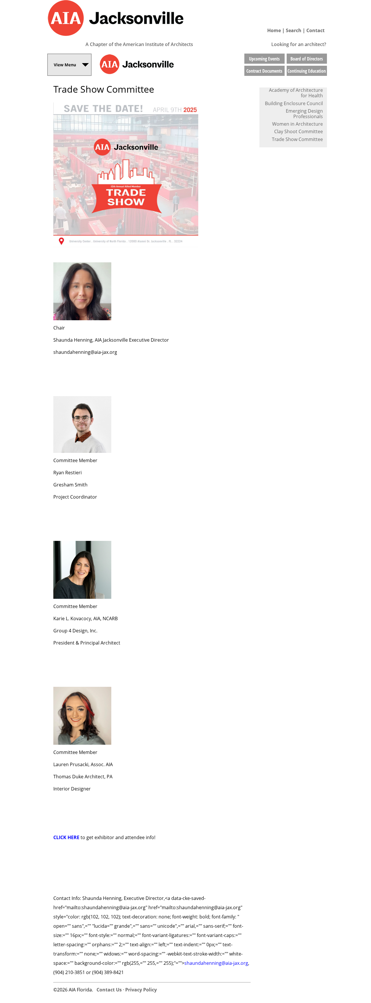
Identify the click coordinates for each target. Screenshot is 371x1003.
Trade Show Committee (297, 139)
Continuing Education (307, 71)
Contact (315, 30)
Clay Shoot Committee (298, 131)
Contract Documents (264, 71)
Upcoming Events (264, 59)
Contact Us (109, 989)
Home (274, 30)
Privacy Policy (141, 989)
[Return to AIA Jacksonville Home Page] (145, 38)
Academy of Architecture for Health (296, 93)
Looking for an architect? (298, 44)
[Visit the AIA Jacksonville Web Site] (166, 74)
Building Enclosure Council (294, 103)
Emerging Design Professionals (304, 114)
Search (293, 30)
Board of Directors (306, 59)
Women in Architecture (297, 124)
